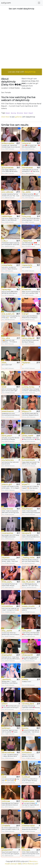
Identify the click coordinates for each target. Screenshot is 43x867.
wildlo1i (4, 704)
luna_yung (26, 216)
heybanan (26, 363)
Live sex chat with (22, 72)
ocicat (4, 777)
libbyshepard (27, 509)
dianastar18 (26, 533)
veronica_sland (28, 704)
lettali (4, 387)
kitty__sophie (7, 631)
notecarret (26, 143)
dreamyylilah (7, 655)
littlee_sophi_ (7, 582)
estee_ (4, 363)
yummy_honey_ (28, 387)
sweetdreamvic (8, 411)
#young (13, 113)
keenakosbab (27, 168)
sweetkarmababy (28, 826)
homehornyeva (28, 801)
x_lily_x (5, 241)
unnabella (6, 826)
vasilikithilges (7, 216)
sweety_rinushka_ (28, 606)
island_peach (7, 436)
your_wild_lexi (7, 192)
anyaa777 (26, 484)
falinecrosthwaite (8, 752)
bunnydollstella (28, 460)
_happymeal (27, 241)
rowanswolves (7, 533)
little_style (26, 850)
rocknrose (6, 801)
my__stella (26, 192)
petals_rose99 (27, 436)
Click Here (5, 117)
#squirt (30, 113)
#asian (8, 113)
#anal (26, 113)
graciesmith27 (7, 850)
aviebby (25, 679)
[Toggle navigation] (39, 3)
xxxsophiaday (7, 265)
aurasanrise (26, 289)
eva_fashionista (8, 460)
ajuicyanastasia (7, 168)
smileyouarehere (8, 143)
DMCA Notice (27, 864)
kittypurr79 (26, 411)
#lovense (20, 113)
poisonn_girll (7, 484)
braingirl (25, 314)
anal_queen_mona (8, 314)
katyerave (6, 557)
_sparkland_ (6, 679)
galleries (18, 117)
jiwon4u (25, 728)
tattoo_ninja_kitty (28, 338)
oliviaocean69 (27, 655)
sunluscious (27, 752)
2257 (36, 864)
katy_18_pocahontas (28, 582)
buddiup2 (26, 777)
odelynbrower (7, 509)
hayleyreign (6, 289)
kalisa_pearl (26, 631)
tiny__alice (6, 338)
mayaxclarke (27, 265)
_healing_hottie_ (28, 557)
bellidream (6, 728)
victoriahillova (7, 606)
